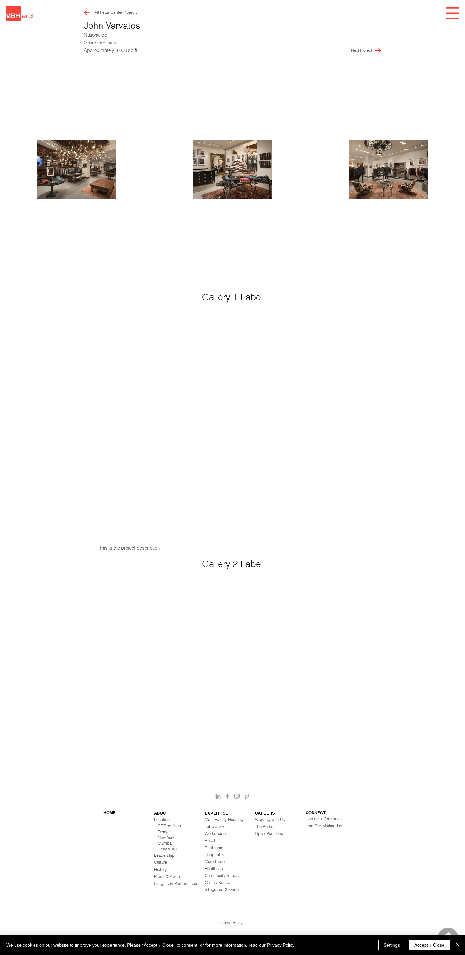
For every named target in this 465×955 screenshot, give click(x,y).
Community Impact (222, 875)
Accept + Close (429, 945)
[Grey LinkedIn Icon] (218, 796)
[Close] (457, 945)
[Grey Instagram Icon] (237, 796)
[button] (452, 13)
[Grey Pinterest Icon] (246, 796)
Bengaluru (167, 848)
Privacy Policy (230, 922)
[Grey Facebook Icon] (227, 796)
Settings (392, 945)
